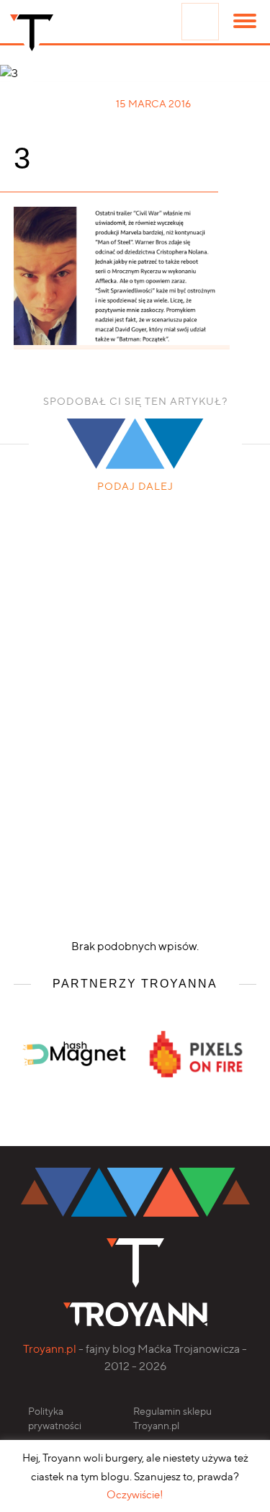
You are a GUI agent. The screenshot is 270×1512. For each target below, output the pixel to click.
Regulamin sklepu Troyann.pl (172, 1418)
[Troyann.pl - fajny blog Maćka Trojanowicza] (31, 36)
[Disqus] (135, 717)
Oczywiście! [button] (135, 1494)
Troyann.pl (49, 1349)
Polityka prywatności (54, 1418)
